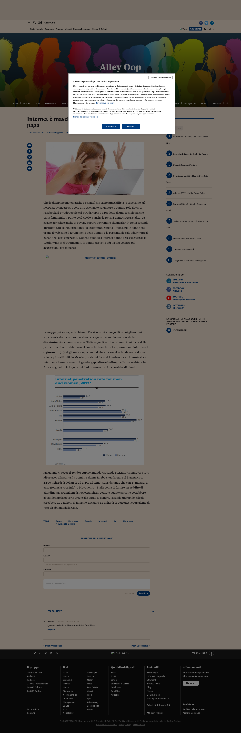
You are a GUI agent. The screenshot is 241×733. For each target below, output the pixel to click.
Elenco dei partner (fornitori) (85, 117)
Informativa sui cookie (105, 103)
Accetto (130, 126)
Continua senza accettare (160, 77)
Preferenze (111, 126)
